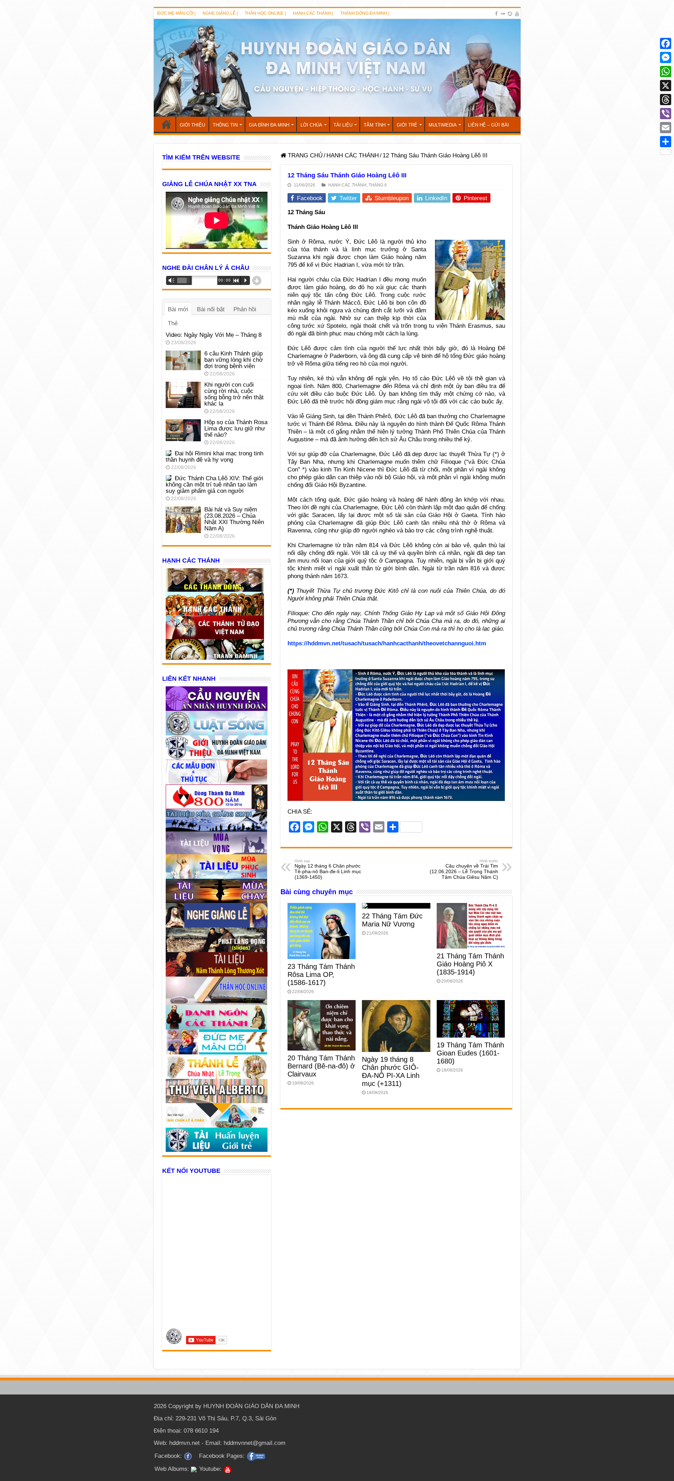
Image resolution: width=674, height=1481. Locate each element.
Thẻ (173, 323)
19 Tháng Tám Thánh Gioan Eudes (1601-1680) (470, 1053)
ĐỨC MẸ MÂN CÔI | (176, 13)
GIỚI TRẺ (407, 125)
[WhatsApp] (666, 71)
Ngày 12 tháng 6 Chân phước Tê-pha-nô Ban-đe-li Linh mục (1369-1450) (328, 869)
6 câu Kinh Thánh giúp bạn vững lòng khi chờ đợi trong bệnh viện (233, 359)
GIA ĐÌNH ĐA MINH (269, 125)
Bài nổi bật (211, 309)
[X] (666, 86)
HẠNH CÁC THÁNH (352, 155)
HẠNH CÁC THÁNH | (313, 13)
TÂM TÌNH (374, 125)
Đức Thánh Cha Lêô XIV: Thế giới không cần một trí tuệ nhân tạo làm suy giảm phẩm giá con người (214, 484)
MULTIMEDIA (443, 125)
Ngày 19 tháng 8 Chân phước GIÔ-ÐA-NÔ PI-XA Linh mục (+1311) (390, 1071)
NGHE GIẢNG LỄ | (220, 13)
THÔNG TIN (225, 125)
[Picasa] (510, 13)
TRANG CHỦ (166, 124)
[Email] (666, 128)
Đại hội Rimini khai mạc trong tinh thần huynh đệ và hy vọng (214, 456)
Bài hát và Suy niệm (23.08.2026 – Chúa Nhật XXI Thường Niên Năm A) (234, 519)
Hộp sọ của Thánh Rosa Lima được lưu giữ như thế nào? (235, 428)
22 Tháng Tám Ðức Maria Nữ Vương (392, 920)
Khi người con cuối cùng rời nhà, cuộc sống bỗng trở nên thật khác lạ (234, 394)
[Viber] (666, 114)
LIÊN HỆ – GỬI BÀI (488, 125)
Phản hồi (244, 309)
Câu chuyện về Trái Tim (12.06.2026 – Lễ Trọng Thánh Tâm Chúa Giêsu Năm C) (464, 869)
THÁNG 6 (378, 185)
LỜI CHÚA (311, 125)
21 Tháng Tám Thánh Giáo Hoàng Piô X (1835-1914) (470, 964)
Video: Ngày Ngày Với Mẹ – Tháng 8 (214, 335)
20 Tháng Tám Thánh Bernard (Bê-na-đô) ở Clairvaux (321, 1066)
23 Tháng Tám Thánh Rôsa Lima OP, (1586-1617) (321, 974)
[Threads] (666, 100)
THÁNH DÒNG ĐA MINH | (364, 13)
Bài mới (178, 309)
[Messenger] (666, 57)
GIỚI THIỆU (192, 125)
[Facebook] (496, 13)
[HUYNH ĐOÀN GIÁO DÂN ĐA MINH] (337, 68)
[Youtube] (517, 13)
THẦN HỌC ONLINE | (265, 13)
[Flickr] (502, 13)
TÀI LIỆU (342, 125)
